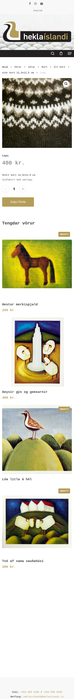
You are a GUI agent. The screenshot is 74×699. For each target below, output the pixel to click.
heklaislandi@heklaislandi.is (43, 696)
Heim (5, 67)
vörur (31, 67)
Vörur (18, 67)
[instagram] (35, 3)
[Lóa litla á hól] (37, 439)
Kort (44, 67)
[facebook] (30, 3)
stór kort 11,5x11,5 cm (18, 72)
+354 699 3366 (29, 692)
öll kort (59, 67)
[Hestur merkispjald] (37, 264)
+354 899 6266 (52, 692)
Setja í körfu (18, 201)
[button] (70, 53)
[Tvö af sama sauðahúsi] (37, 521)
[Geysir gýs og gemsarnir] (37, 351)
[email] (41, 3)
